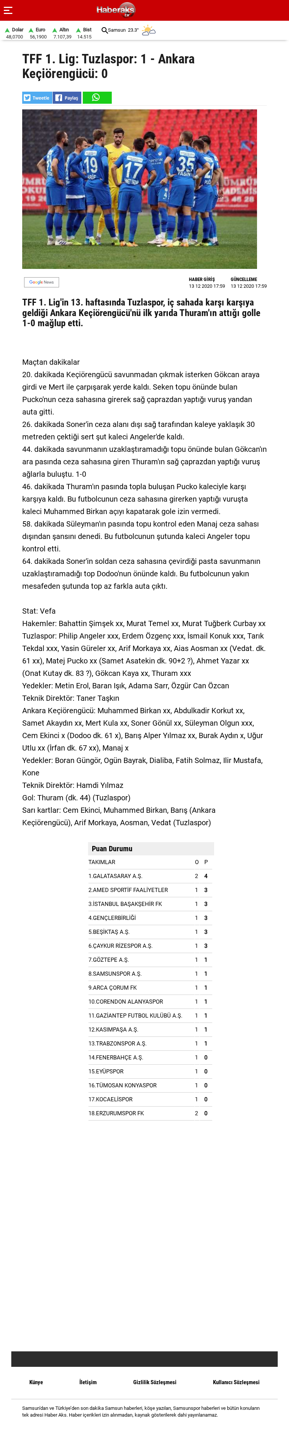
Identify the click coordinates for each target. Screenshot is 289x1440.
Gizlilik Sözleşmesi (154, 1382)
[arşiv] (104, 30)
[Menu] (8, 10)
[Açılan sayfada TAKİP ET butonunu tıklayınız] (41, 282)
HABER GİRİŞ (202, 279)
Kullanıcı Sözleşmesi (236, 1382)
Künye (36, 1382)
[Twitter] (154, 1428)
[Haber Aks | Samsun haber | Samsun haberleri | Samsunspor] (152, 10)
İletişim (88, 1382)
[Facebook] (135, 1428)
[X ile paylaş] (37, 98)
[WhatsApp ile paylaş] (97, 98)
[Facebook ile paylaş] (67, 98)
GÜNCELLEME (244, 279)
